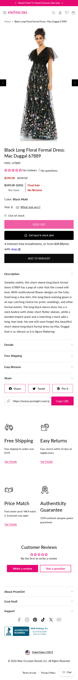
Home (7, 21)
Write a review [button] (22, 568)
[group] (39, 83)
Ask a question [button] (55, 568)
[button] (4, 12)
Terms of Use (29, 673)
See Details (11, 461)
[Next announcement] (62, 3)
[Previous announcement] (16, 3)
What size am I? (30, 207)
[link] (60, 12)
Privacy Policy (48, 673)
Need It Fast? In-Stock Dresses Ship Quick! (40, 2)
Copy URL (62, 401)
